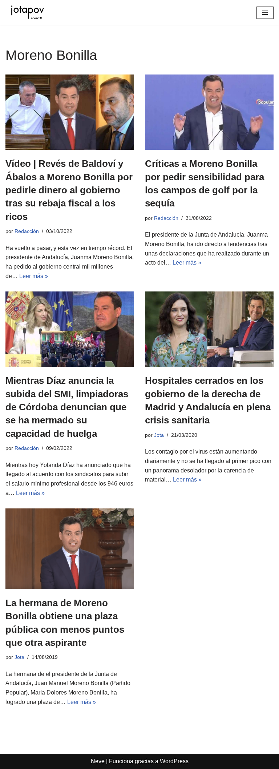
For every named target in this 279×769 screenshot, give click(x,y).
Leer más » (33, 276)
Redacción (27, 231)
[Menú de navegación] (265, 13)
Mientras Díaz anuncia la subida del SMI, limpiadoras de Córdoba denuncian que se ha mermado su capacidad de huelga (66, 407)
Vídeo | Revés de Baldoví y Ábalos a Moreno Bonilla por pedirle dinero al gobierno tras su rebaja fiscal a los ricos (69, 190)
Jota (159, 435)
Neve (98, 761)
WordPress (174, 761)
